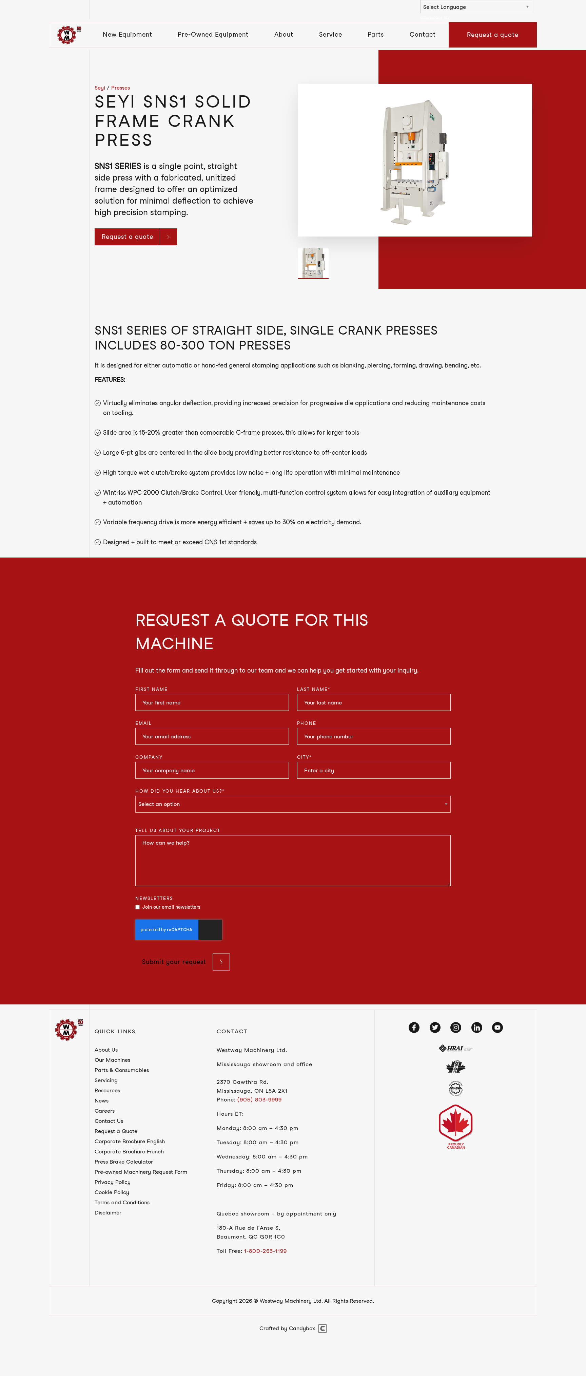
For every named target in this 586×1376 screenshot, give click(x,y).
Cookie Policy (112, 1192)
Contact (423, 34)
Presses (120, 87)
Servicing (106, 1080)
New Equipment (127, 34)
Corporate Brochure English (130, 1141)
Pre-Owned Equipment (213, 34)
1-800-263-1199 (265, 1251)
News (102, 1100)
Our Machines (112, 1060)
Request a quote (493, 34)
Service (330, 34)
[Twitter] (435, 1027)
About (283, 34)
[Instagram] (455, 1027)
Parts (376, 34)
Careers (105, 1111)
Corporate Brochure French (129, 1151)
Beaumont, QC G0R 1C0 (251, 1236)
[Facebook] (414, 1027)
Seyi (100, 87)
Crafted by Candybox (287, 1328)
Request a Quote (116, 1131)
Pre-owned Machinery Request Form (141, 1172)
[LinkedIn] (476, 1027)
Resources (107, 1090)
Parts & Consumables (122, 1070)
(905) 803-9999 (259, 1099)
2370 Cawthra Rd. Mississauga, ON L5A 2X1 (252, 1086)
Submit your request (174, 961)
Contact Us (109, 1121)
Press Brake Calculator (124, 1161)
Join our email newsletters (171, 907)
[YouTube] (497, 1027)
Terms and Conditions (122, 1202)
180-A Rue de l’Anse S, (248, 1228)
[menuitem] (127, 35)
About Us (106, 1050)
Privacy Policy (113, 1182)
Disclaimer (108, 1212)
